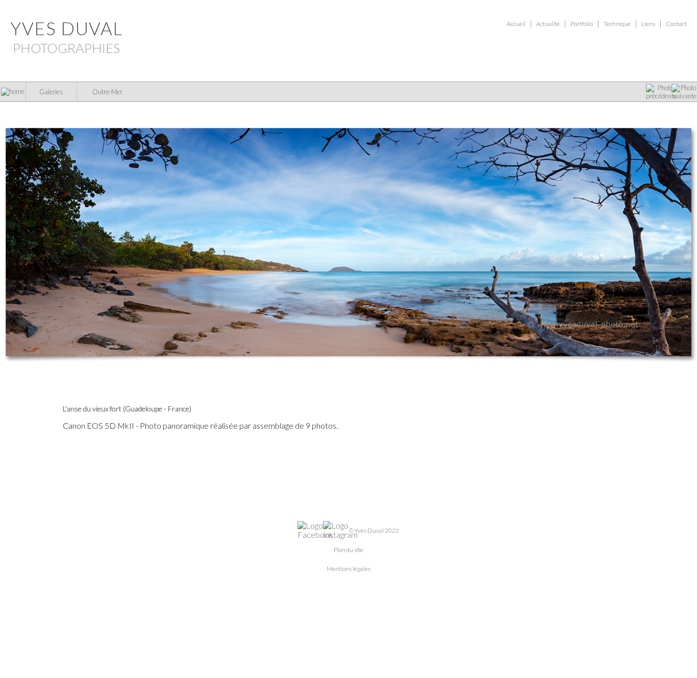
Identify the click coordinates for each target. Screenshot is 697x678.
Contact (676, 24)
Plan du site (348, 550)
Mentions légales (348, 568)
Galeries (51, 92)
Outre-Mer (107, 92)
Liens (648, 24)
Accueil (516, 24)
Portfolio (581, 24)
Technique (617, 24)
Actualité (548, 24)
